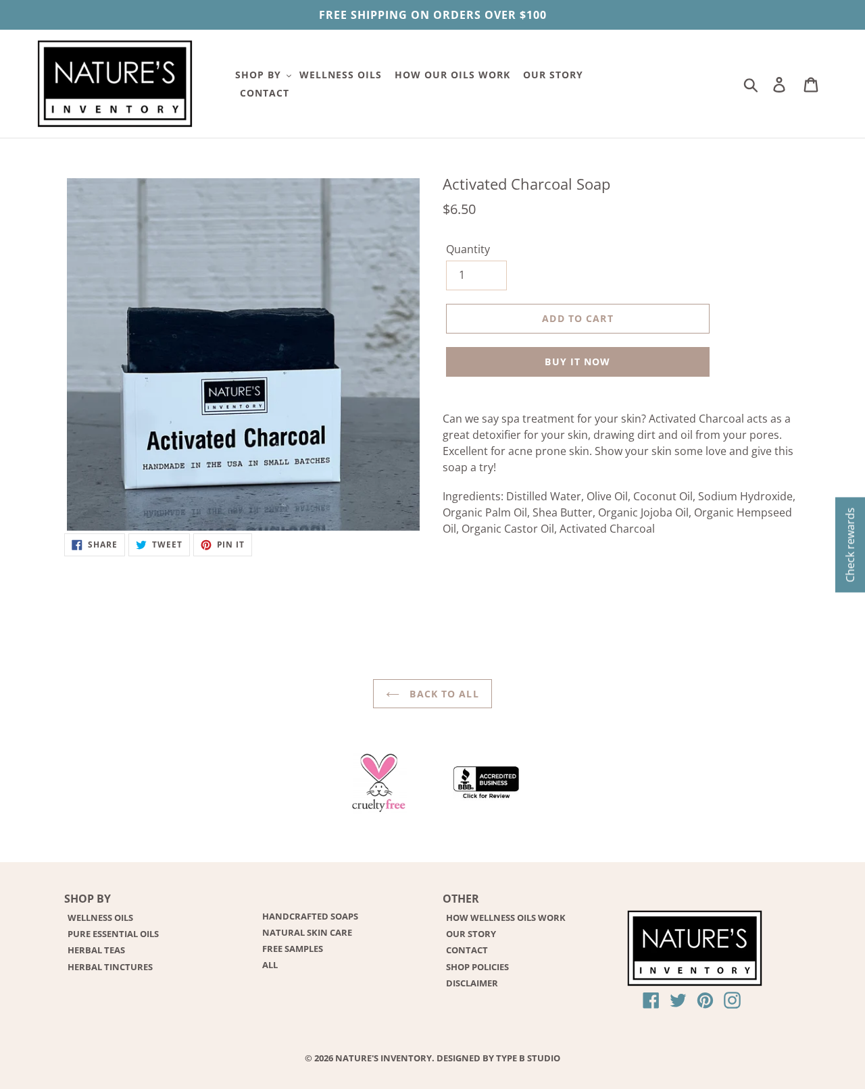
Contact (467, 950)
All (270, 965)
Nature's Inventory (383, 1058)
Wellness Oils (100, 917)
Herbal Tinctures (110, 967)
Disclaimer (472, 983)
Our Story (471, 934)
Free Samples (292, 948)
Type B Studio (528, 1058)
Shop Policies (477, 967)
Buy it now (577, 361)
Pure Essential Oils (113, 934)
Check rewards (850, 544)
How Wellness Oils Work (506, 917)
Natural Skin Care (307, 932)
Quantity (468, 249)
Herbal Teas (96, 950)
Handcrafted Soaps (310, 916)
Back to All (442, 693)
